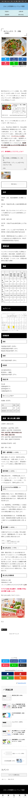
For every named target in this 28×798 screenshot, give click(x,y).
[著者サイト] (7, 673)
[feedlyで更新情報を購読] (7, 678)
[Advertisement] (14, 22)
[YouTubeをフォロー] (20, 673)
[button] (25, 392)
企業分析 (5, 629)
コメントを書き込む (14, 774)
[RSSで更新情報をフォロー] (20, 678)
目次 (12, 184)
